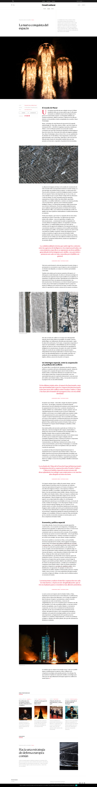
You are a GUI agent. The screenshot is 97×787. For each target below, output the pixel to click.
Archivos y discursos (22, 699)
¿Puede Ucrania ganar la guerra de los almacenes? (40, 702)
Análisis (43, 1)
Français (44, 8)
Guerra (32, 19)
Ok (76, 785)
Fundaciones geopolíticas (74, 699)
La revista (12, 781)
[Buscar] (18, 1)
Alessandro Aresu (28, 105)
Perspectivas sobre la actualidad (25, 19)
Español (48, 8)
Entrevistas (67, 699)
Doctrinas (48, 1)
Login (79, 5)
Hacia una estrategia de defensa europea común (32, 753)
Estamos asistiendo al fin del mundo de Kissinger (71, 702)
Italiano (52, 8)
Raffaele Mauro (34, 105)
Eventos (53, 1)
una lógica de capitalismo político (64, 566)
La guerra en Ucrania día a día (43, 699)
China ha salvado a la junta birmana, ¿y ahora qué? (56, 702)
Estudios (35, 699)
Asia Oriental (56, 699)
